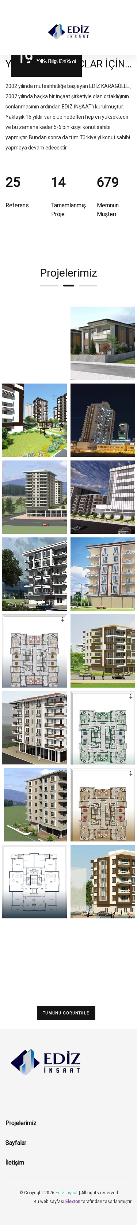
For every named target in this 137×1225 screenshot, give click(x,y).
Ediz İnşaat (67, 1192)
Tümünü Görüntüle (66, 1013)
